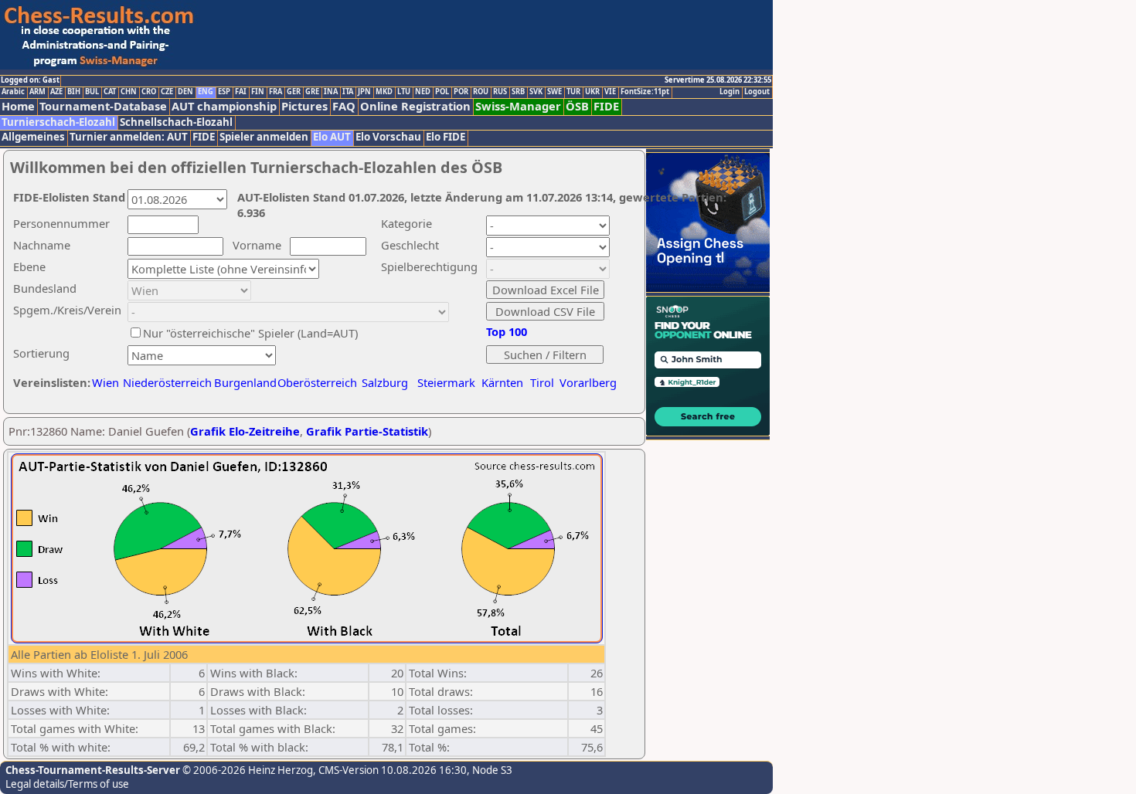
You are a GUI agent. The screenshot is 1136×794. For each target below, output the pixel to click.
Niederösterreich (165, 382)
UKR (592, 92)
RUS (500, 92)
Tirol (542, 382)
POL (442, 92)
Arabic (13, 92)
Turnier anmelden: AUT (129, 137)
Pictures (304, 106)
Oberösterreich (317, 382)
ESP (224, 92)
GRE (312, 92)
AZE (56, 92)
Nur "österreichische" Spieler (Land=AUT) (250, 333)
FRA (275, 92)
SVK (535, 92)
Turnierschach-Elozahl (58, 122)
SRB (518, 92)
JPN (364, 92)
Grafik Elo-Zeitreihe (245, 431)
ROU (480, 92)
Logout (757, 92)
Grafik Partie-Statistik (367, 431)
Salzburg (385, 382)
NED (422, 92)
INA (331, 92)
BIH (73, 92)
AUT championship (224, 106)
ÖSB (577, 106)
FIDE (606, 106)
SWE (554, 92)
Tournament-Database (103, 106)
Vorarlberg (588, 382)
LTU (403, 92)
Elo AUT (332, 137)
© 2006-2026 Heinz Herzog (246, 770)
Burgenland (245, 382)
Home (18, 106)
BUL (92, 92)
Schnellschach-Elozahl (176, 122)
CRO (148, 92)
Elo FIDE (445, 137)
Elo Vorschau (388, 137)
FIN (257, 92)
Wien (105, 382)
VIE (610, 92)
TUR (573, 92)
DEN (185, 92)
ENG (205, 92)
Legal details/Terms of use (67, 784)
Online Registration (415, 106)
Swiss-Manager (518, 106)
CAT (110, 92)
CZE (167, 92)
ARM (37, 92)
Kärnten (502, 382)
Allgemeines (33, 137)
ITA (347, 92)
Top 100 (506, 331)
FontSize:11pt (645, 92)
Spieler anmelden (263, 137)
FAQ (343, 106)
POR (461, 92)
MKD (384, 92)
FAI (241, 92)
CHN (129, 92)
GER (294, 92)
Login (729, 92)
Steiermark (446, 382)
